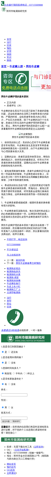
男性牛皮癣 (32, 66)
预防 (9, 48)
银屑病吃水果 (13, 274)
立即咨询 (38, 447)
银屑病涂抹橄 (13, 280)
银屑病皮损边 (13, 268)
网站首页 (11, 464)
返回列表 (20, 260)
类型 (9, 301)
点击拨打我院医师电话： (23, 5)
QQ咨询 (11, 470)
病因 (9, 54)
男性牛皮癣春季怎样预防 (28, 263)
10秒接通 (14, 330)
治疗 (9, 42)
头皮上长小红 (13, 286)
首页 (9, 39)
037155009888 (13, 244)
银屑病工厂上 (13, 289)
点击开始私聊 (21, 450)
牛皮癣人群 (16, 66)
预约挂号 (11, 467)
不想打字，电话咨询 (17, 239)
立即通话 (11, 473)
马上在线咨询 (13, 255)
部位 (9, 304)
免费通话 (5, 330)
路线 (9, 60)
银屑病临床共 (13, 271)
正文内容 (11, 102)
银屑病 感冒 (13, 277)
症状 (9, 45)
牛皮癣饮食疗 (13, 283)
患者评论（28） (15, 105)
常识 (9, 57)
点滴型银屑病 (13, 292)
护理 (9, 51)
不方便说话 (12, 249)
